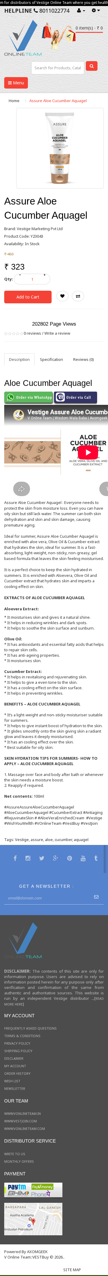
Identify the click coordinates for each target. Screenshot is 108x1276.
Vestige (22, 839)
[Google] (56, 859)
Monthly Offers (19, 1161)
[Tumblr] (96, 859)
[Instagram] (29, 859)
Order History (17, 1073)
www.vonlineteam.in (22, 1113)
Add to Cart (27, 297)
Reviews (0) (83, 359)
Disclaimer (13, 1058)
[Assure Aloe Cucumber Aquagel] (60, 148)
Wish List (12, 1081)
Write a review (57, 333)
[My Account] (81, 10)
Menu (18, 83)
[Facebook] (16, 859)
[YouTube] (84, 859)
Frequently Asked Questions (30, 1028)
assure (37, 839)
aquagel (81, 839)
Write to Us (14, 1154)
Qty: (8, 279)
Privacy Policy (17, 1043)
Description (19, 359)
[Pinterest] (70, 859)
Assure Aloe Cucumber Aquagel (58, 100)
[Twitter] (42, 859)
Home (14, 100)
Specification (51, 359)
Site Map (72, 1269)
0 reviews (32, 333)
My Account (15, 1066)
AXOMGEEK (37, 1251)
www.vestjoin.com (20, 1121)
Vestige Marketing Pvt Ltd (40, 228)
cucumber (63, 839)
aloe (49, 839)
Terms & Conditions (22, 1036)
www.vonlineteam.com (24, 1128)
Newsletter (14, 1088)
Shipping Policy (18, 1051)
